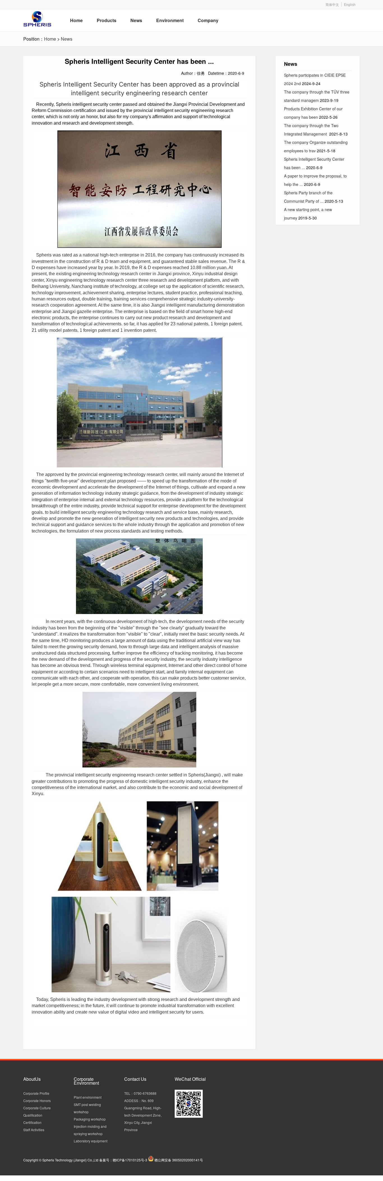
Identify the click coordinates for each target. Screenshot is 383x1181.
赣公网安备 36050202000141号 (178, 1159)
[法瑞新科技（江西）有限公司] (43, 19)
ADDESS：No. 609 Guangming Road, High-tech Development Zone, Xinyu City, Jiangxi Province (142, 1115)
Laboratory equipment (90, 1140)
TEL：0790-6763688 (140, 1093)
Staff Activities (33, 1129)
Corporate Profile (36, 1093)
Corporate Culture (37, 1107)
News (66, 39)
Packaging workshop (90, 1119)
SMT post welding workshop (87, 1108)
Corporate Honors (37, 1100)
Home (50, 39)
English (350, 5)
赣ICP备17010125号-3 (130, 1159)
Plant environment (87, 1097)
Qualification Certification (32, 1119)
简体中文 (332, 5)
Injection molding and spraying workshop (90, 1130)
